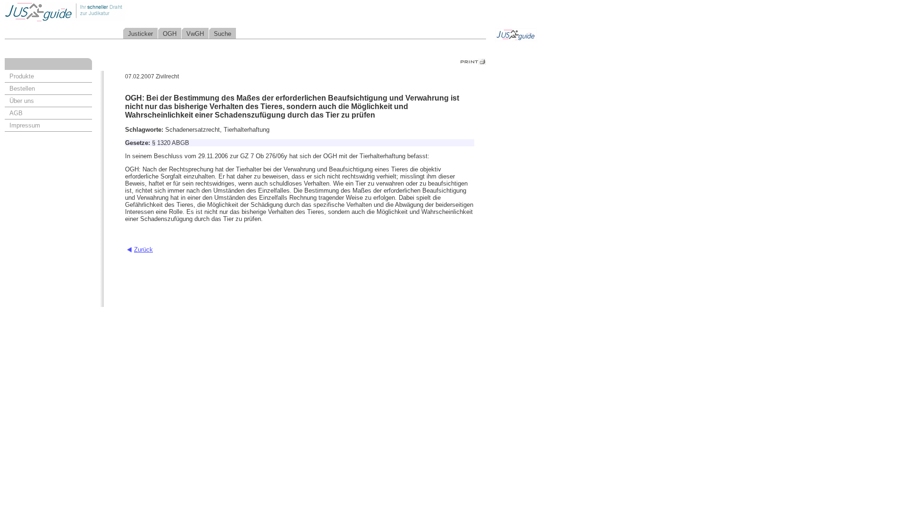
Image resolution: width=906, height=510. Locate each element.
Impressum (24, 125)
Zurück (143, 249)
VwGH (195, 33)
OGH (169, 33)
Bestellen (22, 88)
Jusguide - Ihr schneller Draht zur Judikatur (95, 11)
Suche (222, 33)
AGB (16, 113)
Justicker (140, 33)
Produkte (21, 76)
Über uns (21, 100)
